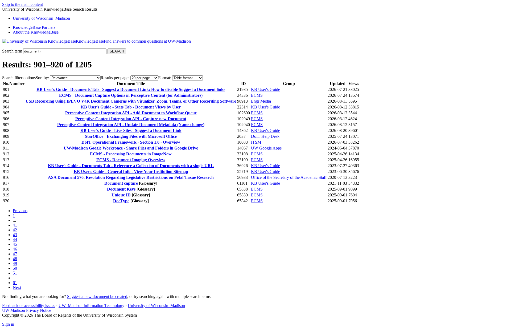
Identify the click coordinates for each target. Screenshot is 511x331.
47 (15, 254)
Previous (20, 210)
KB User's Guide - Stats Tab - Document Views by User (131, 107)
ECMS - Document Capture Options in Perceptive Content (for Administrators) (131, 95)
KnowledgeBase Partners (34, 27)
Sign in (8, 324)
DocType (121, 201)
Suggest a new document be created (97, 296)
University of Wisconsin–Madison (156, 305)
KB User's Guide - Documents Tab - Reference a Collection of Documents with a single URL (131, 165)
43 (15, 234)
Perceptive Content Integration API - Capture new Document (130, 118)
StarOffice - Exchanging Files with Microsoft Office (131, 136)
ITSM (256, 142)
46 (15, 249)
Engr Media (261, 101)
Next (17, 287)
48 (15, 258)
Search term (12, 51)
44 (15, 239)
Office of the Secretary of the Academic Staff (289, 177)
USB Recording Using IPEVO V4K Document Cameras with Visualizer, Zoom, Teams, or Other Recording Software (131, 101)
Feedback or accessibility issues (28, 305)
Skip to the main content (22, 4)
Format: (164, 77)
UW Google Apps (266, 148)
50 (15, 268)
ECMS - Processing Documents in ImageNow (131, 154)
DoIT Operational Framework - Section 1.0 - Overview (130, 142)
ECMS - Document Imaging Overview (130, 160)
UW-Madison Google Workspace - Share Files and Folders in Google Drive (131, 148)
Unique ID (121, 195)
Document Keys (121, 189)
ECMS (257, 95)
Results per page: (115, 77)
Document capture (121, 183)
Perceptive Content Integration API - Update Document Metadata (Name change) (130, 124)
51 (15, 273)
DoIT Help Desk (265, 136)
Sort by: (42, 77)
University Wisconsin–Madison (41, 18)
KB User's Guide (265, 89)
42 (15, 230)
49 (15, 263)
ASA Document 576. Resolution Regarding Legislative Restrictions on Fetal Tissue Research (131, 177)
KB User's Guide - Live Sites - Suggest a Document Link (131, 130)
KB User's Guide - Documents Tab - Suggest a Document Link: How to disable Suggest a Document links (130, 89)
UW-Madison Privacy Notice (26, 310)
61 (15, 282)
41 (15, 225)
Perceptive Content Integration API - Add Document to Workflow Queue (131, 113)
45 (15, 244)
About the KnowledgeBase (36, 32)
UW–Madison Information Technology (91, 305)
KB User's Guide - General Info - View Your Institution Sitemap (131, 171)
